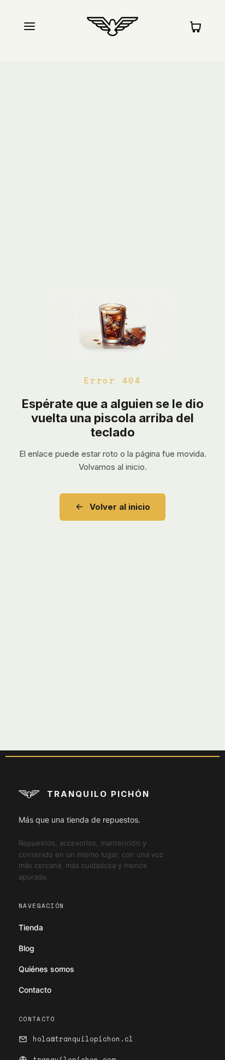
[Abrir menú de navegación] (29, 26)
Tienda (31, 927)
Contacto (35, 989)
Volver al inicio (120, 507)
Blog (26, 948)
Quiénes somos (46, 969)
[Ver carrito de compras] (195, 26)
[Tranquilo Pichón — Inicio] (112, 26)
